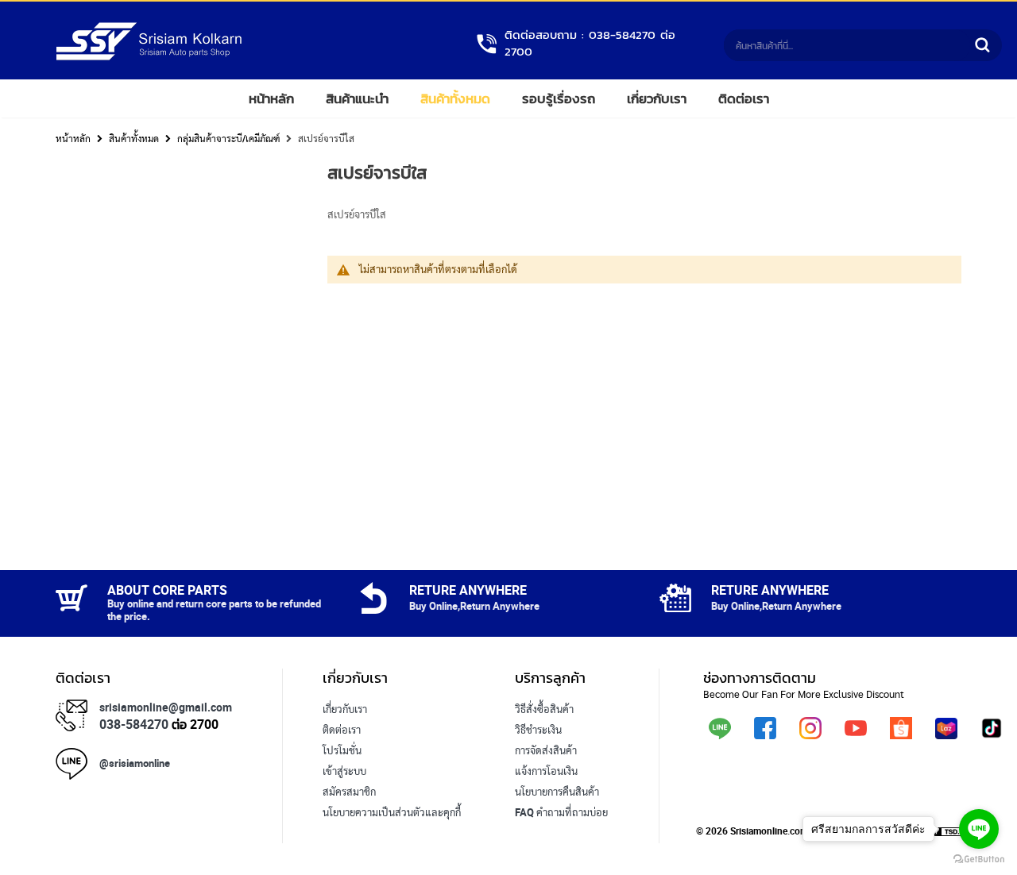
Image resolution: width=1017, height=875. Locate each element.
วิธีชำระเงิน (538, 730)
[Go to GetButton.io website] (978, 859)
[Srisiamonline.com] (149, 57)
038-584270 (133, 724)
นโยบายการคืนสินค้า (557, 791)
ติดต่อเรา (743, 98)
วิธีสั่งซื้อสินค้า (544, 709)
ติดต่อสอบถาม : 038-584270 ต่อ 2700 (590, 43)
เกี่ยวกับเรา (656, 98)
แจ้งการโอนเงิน (546, 771)
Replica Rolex (353, 833)
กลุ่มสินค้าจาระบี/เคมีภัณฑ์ (228, 138)
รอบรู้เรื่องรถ (558, 98)
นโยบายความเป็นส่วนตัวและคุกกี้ (392, 812)
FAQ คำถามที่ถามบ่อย (561, 812)
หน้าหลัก (271, 98)
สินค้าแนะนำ (357, 98)
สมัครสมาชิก (349, 791)
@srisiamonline (134, 763)
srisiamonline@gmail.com (165, 707)
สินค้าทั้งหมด (455, 98)
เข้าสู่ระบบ (344, 771)
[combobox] (847, 45)
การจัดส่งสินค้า (546, 750)
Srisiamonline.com (769, 830)
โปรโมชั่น (342, 750)
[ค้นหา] (982, 45)
